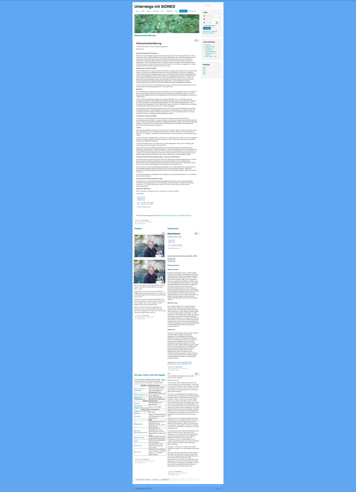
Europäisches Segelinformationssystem (141, 407)
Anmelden (207, 28)
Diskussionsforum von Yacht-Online (140, 389)
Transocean (138, 416)
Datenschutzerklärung (144, 35)
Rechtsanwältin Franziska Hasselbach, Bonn (180, 364)
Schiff (142, 11)
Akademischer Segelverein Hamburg (142, 412)
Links (162, 11)
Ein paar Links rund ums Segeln (149, 374)
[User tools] (196, 40)
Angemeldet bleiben (210, 25)
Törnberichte (169, 11)
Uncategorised (145, 220)
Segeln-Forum (138, 397)
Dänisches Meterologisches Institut (141, 431)
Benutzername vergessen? (210, 31)
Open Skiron (138, 452)
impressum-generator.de (183, 362)
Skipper (149, 11)
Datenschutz (192, 11)
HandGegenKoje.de (140, 399)
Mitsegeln (155, 11)
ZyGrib (136, 441)
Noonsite (137, 403)
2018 (204, 70)
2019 (204, 72)
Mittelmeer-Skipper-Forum (141, 395)
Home (137, 11)
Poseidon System (139, 437)
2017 (204, 69)
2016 (204, 67)
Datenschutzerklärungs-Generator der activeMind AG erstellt (175, 215)
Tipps (176, 11)
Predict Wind (138, 446)
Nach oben (219, 488)
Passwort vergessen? (209, 33)
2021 (204, 74)
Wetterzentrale (138, 424)
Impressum (183, 11)
